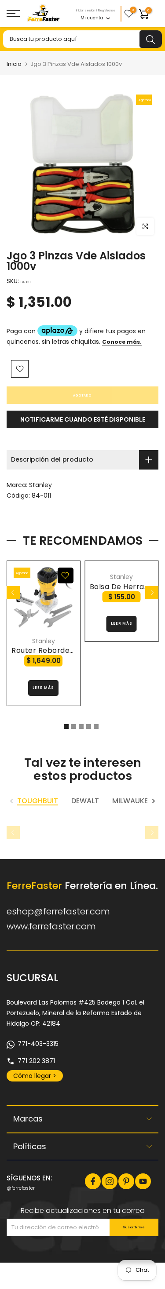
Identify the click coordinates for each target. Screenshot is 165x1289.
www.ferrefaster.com (51, 926)
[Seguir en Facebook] (93, 1181)
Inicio (14, 64)
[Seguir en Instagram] (109, 1181)
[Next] (151, 592)
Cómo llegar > (34, 1075)
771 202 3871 (36, 1060)
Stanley (40, 485)
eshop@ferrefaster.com (58, 911)
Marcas (28, 1118)
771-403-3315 (38, 1043)
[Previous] (13, 592)
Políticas (29, 1146)
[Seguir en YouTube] (143, 1181)
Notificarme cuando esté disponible (82, 419)
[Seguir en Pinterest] (126, 1181)
